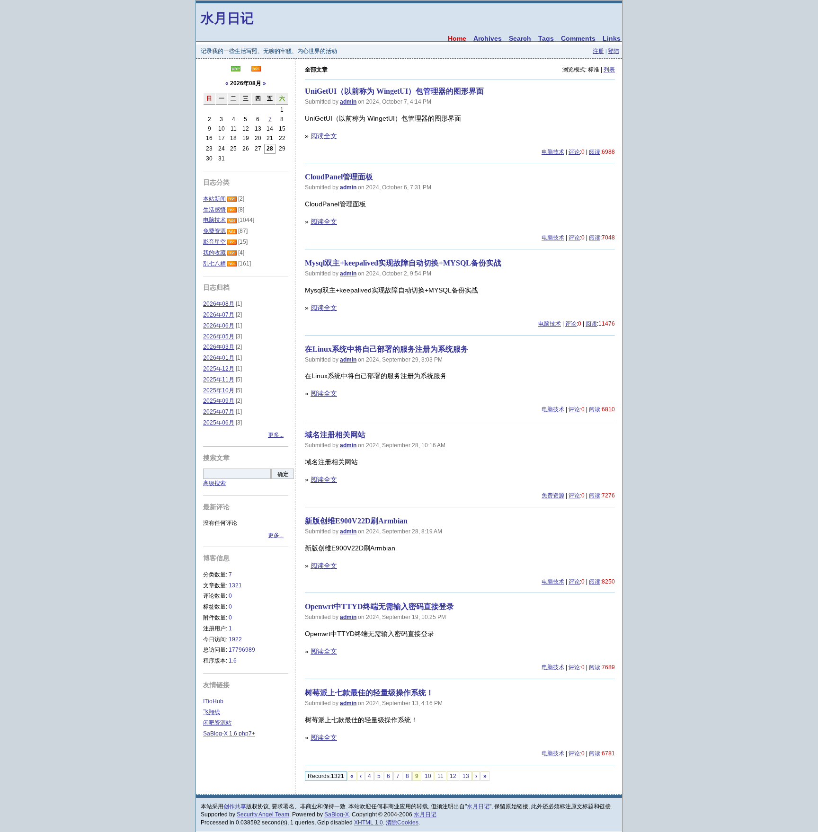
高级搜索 (214, 483)
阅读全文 (324, 136)
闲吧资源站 (217, 722)
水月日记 (227, 17)
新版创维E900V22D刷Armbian (356, 521)
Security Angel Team (263, 814)
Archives (487, 38)
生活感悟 (214, 209)
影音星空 (214, 242)
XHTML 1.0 (368, 822)
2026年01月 (218, 357)
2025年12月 (218, 368)
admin (348, 101)
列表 (609, 69)
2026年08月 (218, 304)
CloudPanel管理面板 (339, 177)
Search (520, 38)
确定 (283, 474)
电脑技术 (553, 152)
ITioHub (213, 701)
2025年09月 (218, 401)
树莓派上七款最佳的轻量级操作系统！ (369, 693)
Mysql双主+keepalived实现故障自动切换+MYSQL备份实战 (403, 263)
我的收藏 (214, 252)
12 (453, 776)
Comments (578, 38)
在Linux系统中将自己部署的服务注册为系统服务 (386, 349)
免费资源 (553, 495)
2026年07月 (218, 314)
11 (440, 776)
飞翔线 (211, 712)
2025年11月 (218, 379)
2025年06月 (218, 422)
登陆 (613, 51)
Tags (546, 38)
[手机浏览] (235, 69)
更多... (276, 435)
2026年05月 (218, 336)
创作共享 (234, 806)
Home (457, 38)
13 (465, 776)
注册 (598, 51)
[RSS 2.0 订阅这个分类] (232, 198)
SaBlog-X (336, 814)
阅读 (594, 152)
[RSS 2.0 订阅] (256, 69)
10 (428, 776)
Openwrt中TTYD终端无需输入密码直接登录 (379, 606)
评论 (574, 152)
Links (612, 38)
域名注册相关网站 (335, 435)
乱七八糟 (214, 263)
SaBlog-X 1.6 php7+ (229, 733)
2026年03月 (218, 347)
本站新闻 (214, 198)
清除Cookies (402, 822)
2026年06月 (218, 325)
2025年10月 (218, 390)
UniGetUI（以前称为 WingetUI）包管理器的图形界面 (394, 91)
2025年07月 (218, 411)
